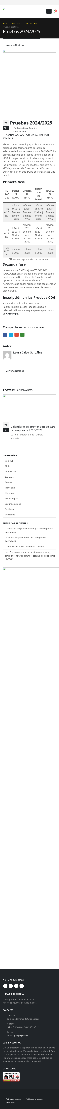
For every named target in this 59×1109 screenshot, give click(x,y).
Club (15, 131)
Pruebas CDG (31, 134)
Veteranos (10, 514)
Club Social (10, 471)
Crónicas (9, 476)
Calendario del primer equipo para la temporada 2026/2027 (33, 428)
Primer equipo (12, 498)
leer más (15, 438)
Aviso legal (10, 1102)
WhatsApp (22, 335)
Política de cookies (13, 1099)
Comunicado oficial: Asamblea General (25, 546)
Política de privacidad (34, 1099)
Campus (9, 460)
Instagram (16, 986)
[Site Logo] (21, 11)
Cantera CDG (12, 134)
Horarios (9, 493)
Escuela (22, 131)
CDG (22, 134)
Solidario (9, 509)
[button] (49, 11)
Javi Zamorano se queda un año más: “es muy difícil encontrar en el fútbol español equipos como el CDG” (30, 556)
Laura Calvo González (27, 128)
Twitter (11, 335)
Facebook (5, 335)
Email (16, 335)
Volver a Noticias (14, 45)
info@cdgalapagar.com (17, 1035)
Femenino (10, 487)
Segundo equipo (13, 503)
